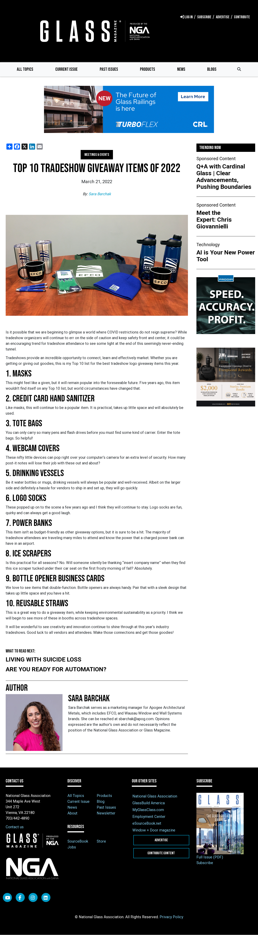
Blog (100, 801)
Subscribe (204, 862)
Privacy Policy (171, 917)
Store (101, 841)
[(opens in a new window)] (129, 109)
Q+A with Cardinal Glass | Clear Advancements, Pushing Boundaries (223, 176)
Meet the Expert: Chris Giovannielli (214, 219)
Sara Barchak (100, 194)
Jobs (71, 847)
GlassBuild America (148, 803)
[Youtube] (7, 897)
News (181, 69)
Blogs (211, 69)
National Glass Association (154, 796)
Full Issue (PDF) (209, 857)
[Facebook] (20, 897)
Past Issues (109, 69)
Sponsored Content (216, 158)
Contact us (15, 827)
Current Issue (66, 69)
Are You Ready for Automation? (56, 669)
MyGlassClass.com (148, 809)
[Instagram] (33, 897)
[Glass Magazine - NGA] (94, 31)
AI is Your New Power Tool (225, 256)
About (72, 813)
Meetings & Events (96, 154)
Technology (208, 244)
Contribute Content (161, 853)
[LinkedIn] (45, 897)
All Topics (25, 69)
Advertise (161, 840)
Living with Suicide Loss (43, 659)
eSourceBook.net (146, 823)
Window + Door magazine (153, 830)
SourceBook (77, 841)
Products (147, 69)
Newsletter (106, 813)
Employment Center (148, 816)
